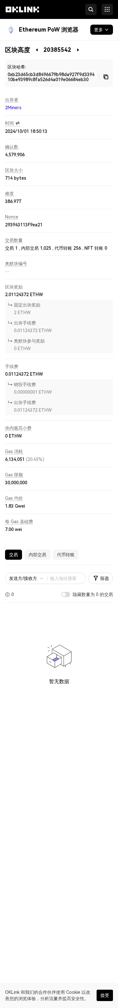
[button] (22, 15)
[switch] (65, 594)
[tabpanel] (59, 639)
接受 (104, 995)
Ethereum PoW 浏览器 (48, 29)
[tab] (13, 555)
